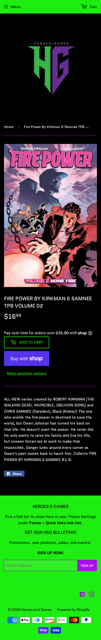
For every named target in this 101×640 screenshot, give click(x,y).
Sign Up (87, 565)
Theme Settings (82, 516)
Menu (15, 6)
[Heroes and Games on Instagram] (91, 595)
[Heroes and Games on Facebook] (82, 595)
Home (8, 126)
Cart (93, 6)
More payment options (27, 373)
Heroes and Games (36, 609)
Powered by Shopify (73, 609)
